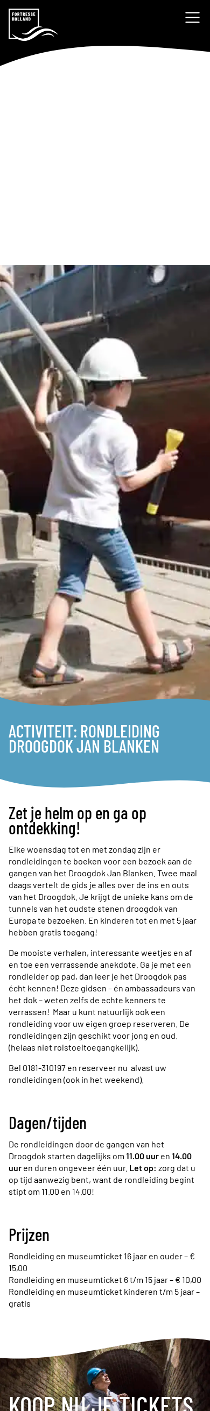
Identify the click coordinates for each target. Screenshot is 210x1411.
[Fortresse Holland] (33, 25)
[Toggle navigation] (192, 17)
